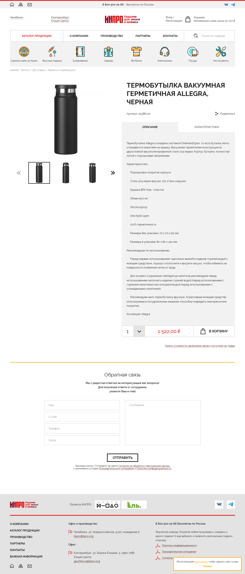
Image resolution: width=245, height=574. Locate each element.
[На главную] (12, 566)
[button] (113, 173)
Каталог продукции (25, 530)
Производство (21, 537)
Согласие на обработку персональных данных (144, 466)
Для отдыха (39, 70)
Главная (14, 70)
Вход (169, 18)
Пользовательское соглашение (179, 551)
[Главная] (12, 5)
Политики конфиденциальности (153, 468)
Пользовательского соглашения (116, 468)
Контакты (17, 550)
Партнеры (17, 543)
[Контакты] (30, 5)
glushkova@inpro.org (87, 561)
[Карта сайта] (21, 5)
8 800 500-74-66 (113, 4)
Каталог (25, 70)
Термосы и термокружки (61, 70)
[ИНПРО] (122, 19)
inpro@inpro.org (84, 536)
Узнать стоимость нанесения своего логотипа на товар (200, 346)
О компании (19, 524)
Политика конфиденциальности (179, 545)
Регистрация (174, 21)
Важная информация (26, 556)
